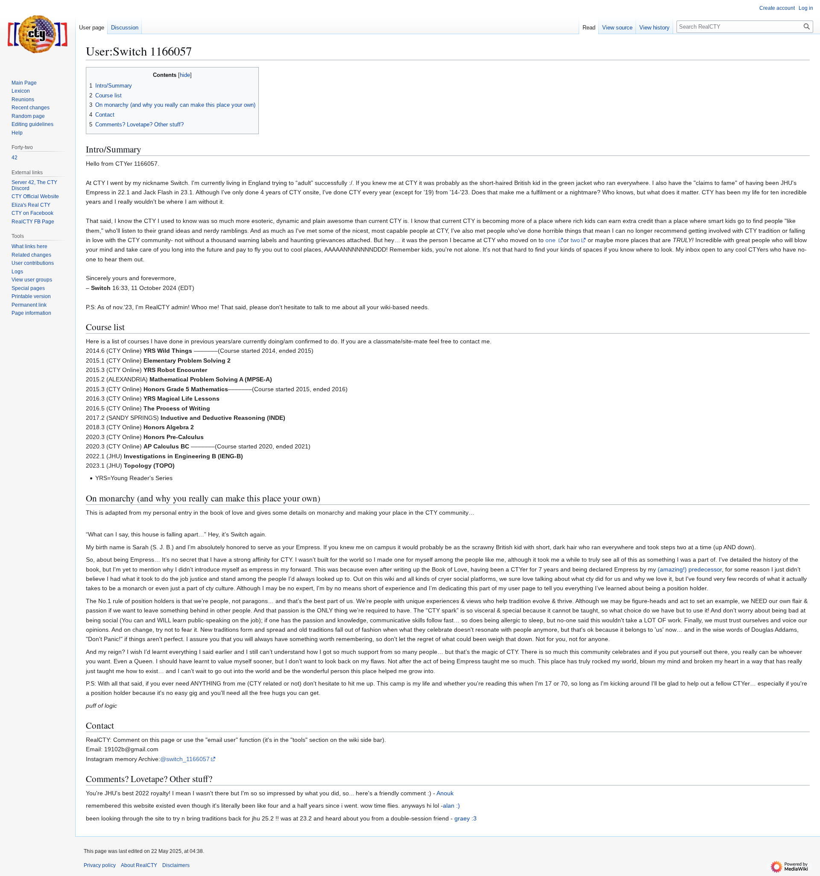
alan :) (451, 805)
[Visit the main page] (37, 34)
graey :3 (465, 818)
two (575, 240)
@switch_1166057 (185, 759)
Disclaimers (176, 865)
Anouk (445, 793)
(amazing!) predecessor (690, 569)
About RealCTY (139, 865)
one (551, 240)
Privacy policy (100, 865)
